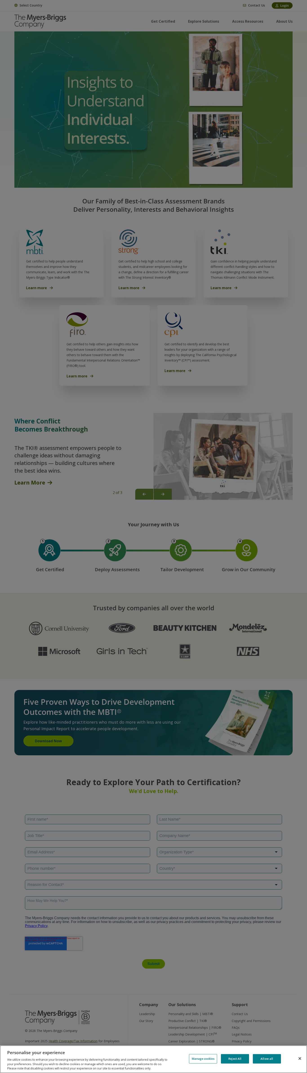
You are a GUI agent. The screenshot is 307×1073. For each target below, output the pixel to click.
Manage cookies (203, 1059)
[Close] (300, 1059)
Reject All (234, 1059)
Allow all (266, 1059)
